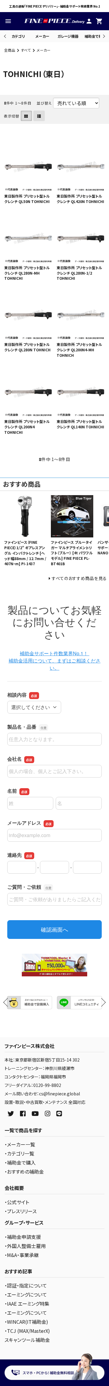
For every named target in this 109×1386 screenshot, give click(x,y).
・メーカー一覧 (20, 1144)
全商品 (9, 50)
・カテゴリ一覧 (19, 1153)
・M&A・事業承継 (22, 1255)
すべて (26, 50)
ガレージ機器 (68, 36)
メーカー (42, 36)
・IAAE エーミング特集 (27, 1303)
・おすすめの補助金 (24, 1171)
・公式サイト (17, 1202)
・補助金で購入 (20, 1162)
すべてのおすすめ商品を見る (79, 578)
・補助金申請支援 (23, 1236)
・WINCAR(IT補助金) (26, 1321)
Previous (5, 36)
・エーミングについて (26, 1294)
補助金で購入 (95, 36)
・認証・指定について (26, 1285)
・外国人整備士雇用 (25, 1245)
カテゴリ (18, 36)
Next (103, 36)
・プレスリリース (21, 1211)
